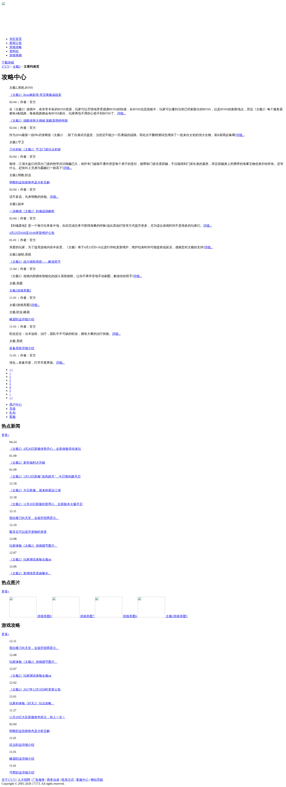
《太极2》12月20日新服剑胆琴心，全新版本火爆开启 (45, 504)
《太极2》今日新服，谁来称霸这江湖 (35, 490)
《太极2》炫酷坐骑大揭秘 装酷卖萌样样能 (38, 120)
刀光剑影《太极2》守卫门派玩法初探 (35, 149)
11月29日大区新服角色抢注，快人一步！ (37, 717)
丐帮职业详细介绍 (21, 772)
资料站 (14, 51)
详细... (121, 113)
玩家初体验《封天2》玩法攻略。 (31, 703)
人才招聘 (24, 779)
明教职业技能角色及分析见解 (29, 182)
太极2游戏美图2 (20, 290)
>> (11, 397)
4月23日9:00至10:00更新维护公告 (31, 232)
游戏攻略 (15, 47)
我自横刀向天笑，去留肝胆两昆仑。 (34, 518)
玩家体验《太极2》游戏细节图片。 (33, 545)
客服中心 (82, 779)
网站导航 (97, 779)
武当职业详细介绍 (21, 744)
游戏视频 (15, 55)
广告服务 (38, 779)
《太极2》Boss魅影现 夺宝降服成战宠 (35, 94)
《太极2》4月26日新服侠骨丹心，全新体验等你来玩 (45, 448)
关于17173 (9, 779)
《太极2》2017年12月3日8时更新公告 (35, 689)
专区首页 (15, 39)
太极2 (16, 66)
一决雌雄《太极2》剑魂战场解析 (31, 211)
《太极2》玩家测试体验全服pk (30, 559)
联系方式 (67, 779)
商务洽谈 (53, 779)
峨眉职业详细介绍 (21, 319)
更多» (5, 435)
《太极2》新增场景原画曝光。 (30, 573)
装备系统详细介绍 (21, 348)
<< (11, 369)
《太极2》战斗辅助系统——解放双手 (35, 261)
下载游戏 (8, 62)
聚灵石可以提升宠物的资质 (28, 531)
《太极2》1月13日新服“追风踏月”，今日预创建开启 (45, 476)
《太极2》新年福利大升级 (27, 462)
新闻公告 (15, 43)
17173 (5, 66)
